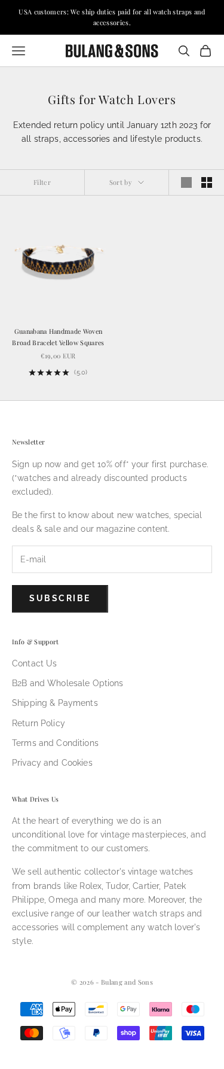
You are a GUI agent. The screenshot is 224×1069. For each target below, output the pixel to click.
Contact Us (34, 663)
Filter (42, 182)
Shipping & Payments (55, 703)
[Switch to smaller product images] (206, 182)
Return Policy (38, 723)
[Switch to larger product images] (186, 182)
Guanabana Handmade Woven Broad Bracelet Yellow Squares (58, 336)
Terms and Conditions (55, 743)
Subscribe (60, 598)
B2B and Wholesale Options (68, 683)
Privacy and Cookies (52, 763)
